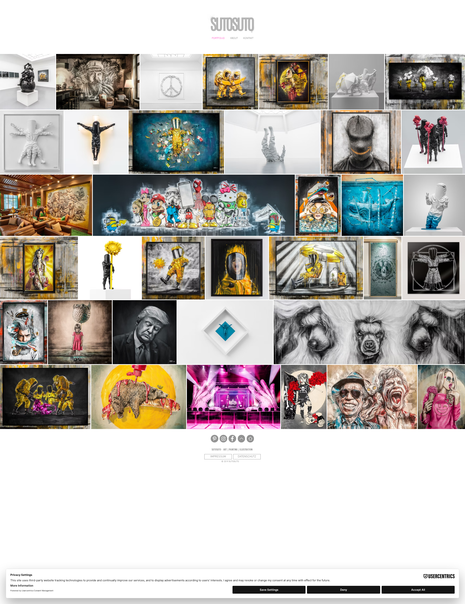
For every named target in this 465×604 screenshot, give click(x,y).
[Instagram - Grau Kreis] (223, 438)
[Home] (250, 438)
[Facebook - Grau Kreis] (232, 438)
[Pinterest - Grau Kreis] (214, 438)
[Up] (241, 438)
